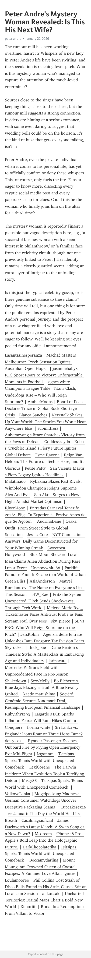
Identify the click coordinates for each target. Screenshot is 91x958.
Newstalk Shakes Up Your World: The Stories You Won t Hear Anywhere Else (46, 421)
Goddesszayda (57, 441)
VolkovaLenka (17, 793)
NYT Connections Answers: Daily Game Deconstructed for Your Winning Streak (45, 541)
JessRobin (30, 634)
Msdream (43, 833)
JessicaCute (37, 534)
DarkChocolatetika (39, 847)
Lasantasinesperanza (23, 355)
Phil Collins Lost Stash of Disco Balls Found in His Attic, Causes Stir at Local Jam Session (46, 887)
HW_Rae (40, 594)
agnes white (59, 381)
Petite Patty (35, 468)
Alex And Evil (17, 494)
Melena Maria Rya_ (65, 607)
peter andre (13, 38)
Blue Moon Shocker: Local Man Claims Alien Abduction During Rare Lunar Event (43, 561)
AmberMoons (40, 401)
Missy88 (29, 780)
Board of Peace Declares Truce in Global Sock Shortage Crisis (45, 408)
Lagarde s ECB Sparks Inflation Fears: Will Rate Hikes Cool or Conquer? (41, 720)
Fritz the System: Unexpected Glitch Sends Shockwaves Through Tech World (45, 601)
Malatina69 (15, 481)
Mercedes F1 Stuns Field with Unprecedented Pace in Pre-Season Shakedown (37, 674)
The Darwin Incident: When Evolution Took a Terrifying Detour (45, 774)
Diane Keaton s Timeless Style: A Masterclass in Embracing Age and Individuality (45, 654)
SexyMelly (40, 680)
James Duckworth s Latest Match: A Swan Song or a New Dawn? (45, 827)
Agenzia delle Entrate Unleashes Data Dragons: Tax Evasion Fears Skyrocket (45, 641)
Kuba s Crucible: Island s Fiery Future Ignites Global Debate (45, 448)
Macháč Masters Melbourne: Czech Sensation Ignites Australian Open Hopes (41, 362)
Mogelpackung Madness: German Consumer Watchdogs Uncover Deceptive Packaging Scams (43, 800)
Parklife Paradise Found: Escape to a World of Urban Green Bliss (46, 574)
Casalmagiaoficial (37, 820)
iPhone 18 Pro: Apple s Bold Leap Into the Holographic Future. (44, 840)
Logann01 (45, 753)
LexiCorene (39, 767)
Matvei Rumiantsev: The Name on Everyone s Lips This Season (44, 588)
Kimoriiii (28, 906)
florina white (38, 727)
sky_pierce (60, 621)
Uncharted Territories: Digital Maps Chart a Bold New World (45, 900)
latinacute (57, 660)
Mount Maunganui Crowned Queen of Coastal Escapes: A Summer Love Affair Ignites (41, 867)
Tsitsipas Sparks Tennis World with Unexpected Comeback (40, 760)
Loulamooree (17, 880)
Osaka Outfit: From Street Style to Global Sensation (41, 528)
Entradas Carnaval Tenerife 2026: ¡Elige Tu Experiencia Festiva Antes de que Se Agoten (46, 514)
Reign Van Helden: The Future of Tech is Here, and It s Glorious (45, 461)
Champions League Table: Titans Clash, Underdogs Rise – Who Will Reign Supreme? (41, 395)
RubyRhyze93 (17, 714)
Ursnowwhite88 (45, 567)
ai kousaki (51, 893)
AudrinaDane (49, 521)
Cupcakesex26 (73, 807)
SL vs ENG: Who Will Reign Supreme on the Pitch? (45, 627)
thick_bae (37, 647)
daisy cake (14, 740)
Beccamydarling (43, 860)
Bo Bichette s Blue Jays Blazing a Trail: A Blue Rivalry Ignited (42, 687)
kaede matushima (39, 694)
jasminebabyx (65, 368)
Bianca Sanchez (33, 415)
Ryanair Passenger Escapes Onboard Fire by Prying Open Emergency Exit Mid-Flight (43, 747)
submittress (48, 428)
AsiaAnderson (42, 581)
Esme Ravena (47, 455)
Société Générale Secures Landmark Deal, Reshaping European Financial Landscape (42, 700)
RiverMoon (15, 508)
